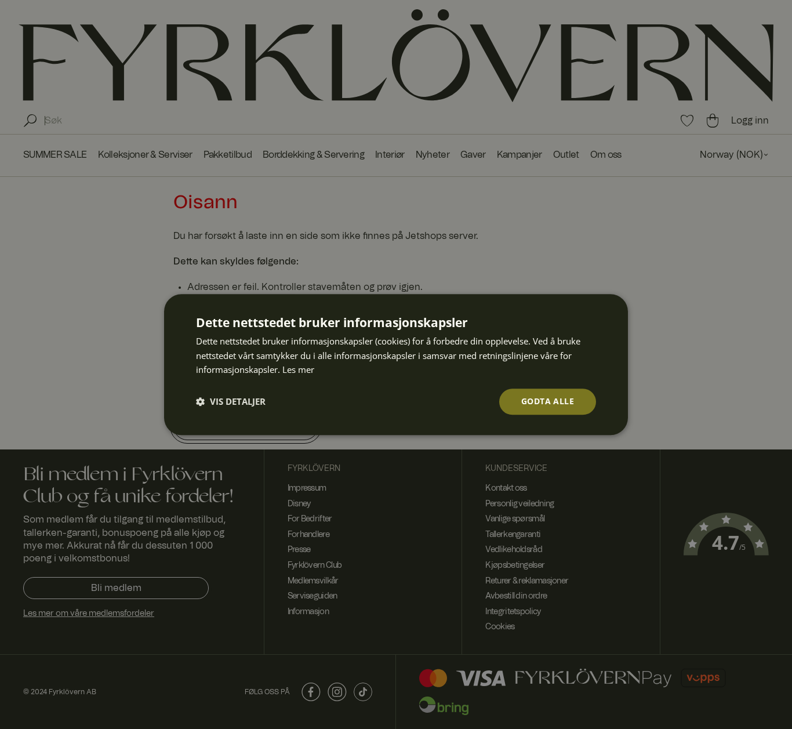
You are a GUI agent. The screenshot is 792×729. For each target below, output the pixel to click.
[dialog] (396, 364)
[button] (231, 402)
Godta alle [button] (547, 401)
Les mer (298, 370)
